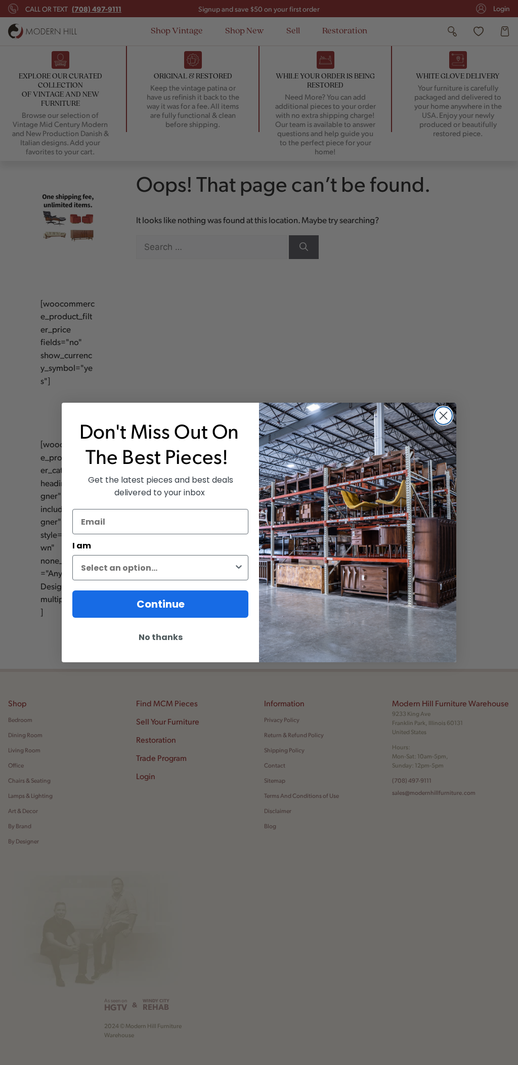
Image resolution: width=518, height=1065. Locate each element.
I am (81, 545)
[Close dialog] (443, 415)
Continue (161, 604)
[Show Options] (239, 568)
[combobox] (157, 568)
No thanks (161, 637)
